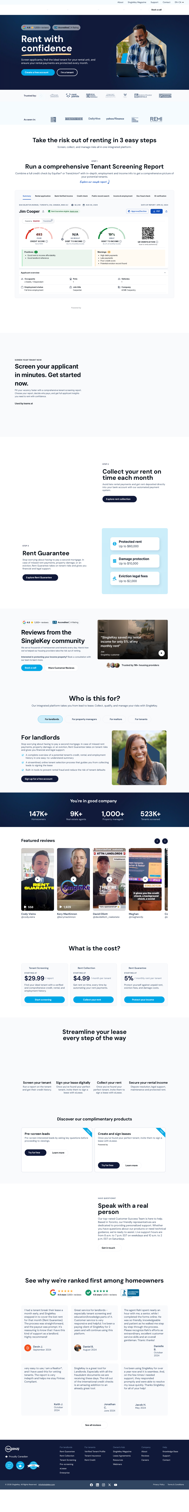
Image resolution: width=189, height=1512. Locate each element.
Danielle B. (139, 1334)
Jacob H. (138, 1387)
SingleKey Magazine (137, 2)
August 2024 (90, 1337)
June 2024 (88, 1390)
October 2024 (140, 1337)
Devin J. (38, 1334)
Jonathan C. (90, 1387)
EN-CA (178, 2)
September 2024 (42, 1337)
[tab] (50, 727)
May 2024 (138, 1390)
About (120, 2)
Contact (166, 2)
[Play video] (162, 661)
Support (154, 2)
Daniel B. (88, 1334)
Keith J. (37, 1387)
